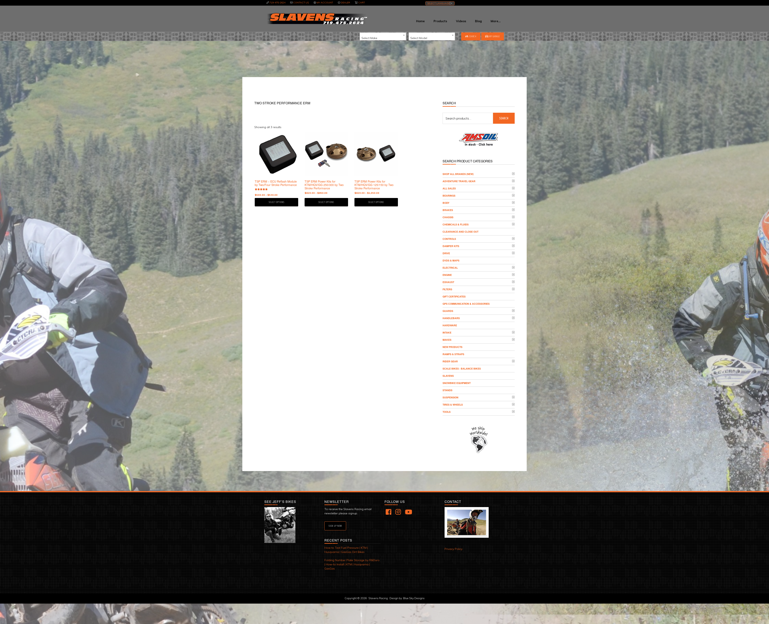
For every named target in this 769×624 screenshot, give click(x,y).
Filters (447, 289)
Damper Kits (451, 246)
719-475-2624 (277, 2)
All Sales (449, 188)
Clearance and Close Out (460, 231)
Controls (449, 239)
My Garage (494, 36)
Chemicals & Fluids (456, 224)
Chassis (448, 217)
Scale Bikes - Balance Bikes (462, 368)
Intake (447, 332)
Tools (447, 412)
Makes (447, 340)
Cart (361, 2)
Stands (447, 390)
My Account (325, 2)
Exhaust (448, 282)
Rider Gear (450, 361)
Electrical (450, 267)
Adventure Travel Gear (459, 181)
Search (472, 36)
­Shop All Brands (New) (458, 174)
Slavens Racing (316, 19)
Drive (446, 253)
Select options (276, 202)
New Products (452, 347)
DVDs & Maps (451, 260)
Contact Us (301, 2)
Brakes (448, 210)
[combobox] (383, 36)
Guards (448, 311)
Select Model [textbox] (418, 38)
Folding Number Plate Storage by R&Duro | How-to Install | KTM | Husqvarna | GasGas (351, 564)
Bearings (449, 195)
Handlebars (451, 318)
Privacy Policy (453, 549)
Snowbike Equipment (457, 383)
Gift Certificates (454, 296)
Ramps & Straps (453, 354)
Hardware (450, 325)
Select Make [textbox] (369, 38)
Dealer (345, 2)
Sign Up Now (335, 526)
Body (446, 203)
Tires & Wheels (453, 404)
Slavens (448, 376)
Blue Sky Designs (414, 598)
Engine (447, 275)
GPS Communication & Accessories (466, 303)
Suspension (450, 397)
